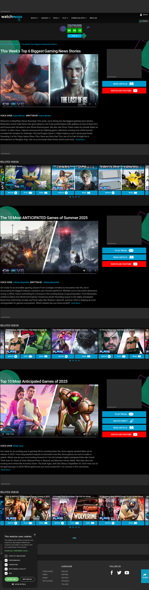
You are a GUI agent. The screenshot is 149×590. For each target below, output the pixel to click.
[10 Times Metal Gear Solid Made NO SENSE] (121, 341)
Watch (10, 193)
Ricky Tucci (18, 446)
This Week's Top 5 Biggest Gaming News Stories (118, 166)
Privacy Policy (21, 547)
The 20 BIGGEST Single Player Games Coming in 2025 (27, 496)
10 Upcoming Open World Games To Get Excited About (121, 496)
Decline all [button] (27, 579)
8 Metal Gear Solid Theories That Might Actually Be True (26, 331)
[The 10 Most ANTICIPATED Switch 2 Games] (74, 341)
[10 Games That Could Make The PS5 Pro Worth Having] (74, 507)
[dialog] (19, 560)
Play (26, 193)
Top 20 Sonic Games (14, 166)
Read (41, 193)
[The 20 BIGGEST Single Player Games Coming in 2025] (28, 507)
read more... (81, 139)
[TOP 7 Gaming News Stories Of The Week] (74, 177)
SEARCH (145, 21)
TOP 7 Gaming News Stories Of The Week (69, 166)
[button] (70, 197)
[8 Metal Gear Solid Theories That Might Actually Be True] (28, 341)
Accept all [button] (11, 579)
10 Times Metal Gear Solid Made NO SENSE (117, 330)
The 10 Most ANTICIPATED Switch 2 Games (70, 330)
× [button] (35, 535)
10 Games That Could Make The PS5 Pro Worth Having (72, 497)
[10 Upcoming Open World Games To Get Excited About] (121, 507)
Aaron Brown (19, 115)
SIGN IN (145, 15)
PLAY (74, 36)
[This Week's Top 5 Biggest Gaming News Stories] (121, 177)
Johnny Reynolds (21, 282)
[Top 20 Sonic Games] (28, 177)
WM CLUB (93, 18)
